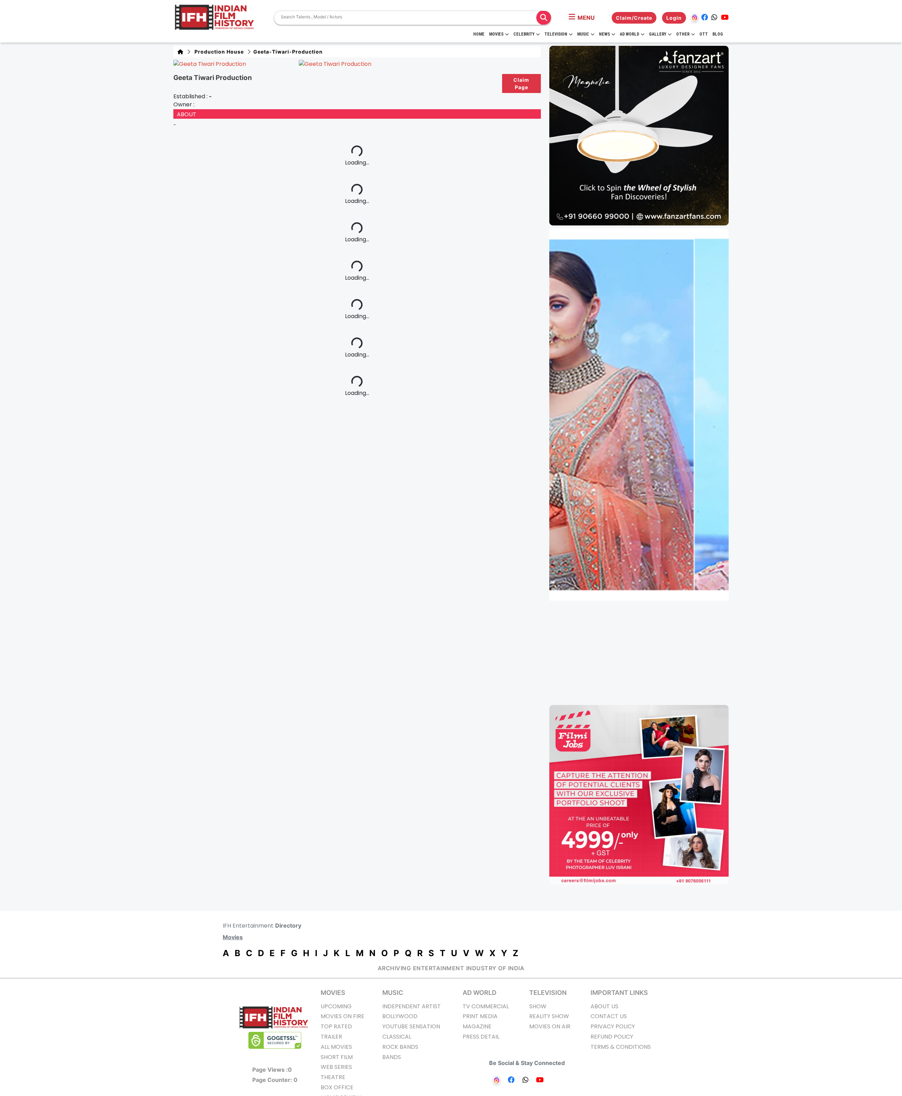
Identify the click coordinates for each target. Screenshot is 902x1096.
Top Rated (336, 1026)
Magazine (477, 1026)
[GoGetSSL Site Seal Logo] (274, 1040)
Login (674, 18)
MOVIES (333, 992)
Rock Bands (400, 1047)
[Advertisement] (643, 652)
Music (583, 34)
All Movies (336, 1047)
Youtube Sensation (411, 1026)
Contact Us (609, 1016)
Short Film (337, 1057)
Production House (218, 52)
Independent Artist (411, 1006)
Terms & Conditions (621, 1047)
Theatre (333, 1077)
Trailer (331, 1037)
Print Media (480, 1016)
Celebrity (524, 34)
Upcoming (336, 1006)
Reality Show (549, 1016)
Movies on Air (549, 1026)
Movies (496, 34)
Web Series (336, 1067)
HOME (478, 34)
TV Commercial (486, 1006)
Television (555, 34)
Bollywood (400, 1016)
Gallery (657, 34)
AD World (479, 992)
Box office (337, 1087)
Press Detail (481, 1037)
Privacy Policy (613, 1026)
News (604, 34)
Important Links (619, 992)
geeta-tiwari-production (287, 52)
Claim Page (521, 83)
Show (537, 1006)
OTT (703, 34)
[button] (582, 18)
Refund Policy (612, 1037)
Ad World (629, 34)
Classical (396, 1037)
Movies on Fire (342, 1016)
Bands (391, 1057)
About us (604, 1006)
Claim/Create (634, 18)
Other (683, 34)
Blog (717, 34)
